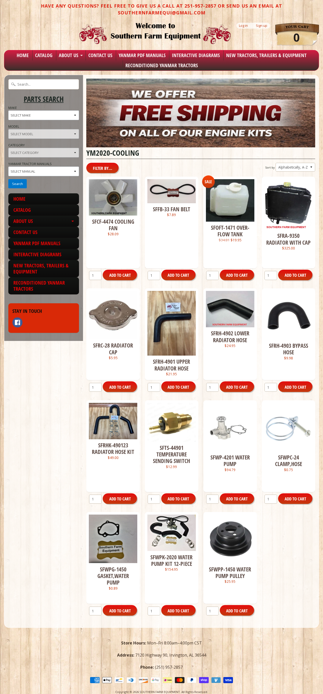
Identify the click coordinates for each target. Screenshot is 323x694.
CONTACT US (100, 55)
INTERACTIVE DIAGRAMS (196, 55)
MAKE (12, 107)
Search (17, 183)
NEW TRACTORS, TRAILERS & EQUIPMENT (266, 55)
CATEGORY (16, 145)
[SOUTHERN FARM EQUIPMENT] (155, 33)
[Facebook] (17, 322)
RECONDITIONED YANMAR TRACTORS (161, 65)
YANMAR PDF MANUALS (142, 55)
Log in (243, 25)
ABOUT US (68, 55)
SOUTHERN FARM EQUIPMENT (160, 692)
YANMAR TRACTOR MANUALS (30, 163)
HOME (23, 55)
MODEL (13, 126)
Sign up (261, 25)
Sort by (270, 167)
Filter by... (102, 168)
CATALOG (43, 55)
